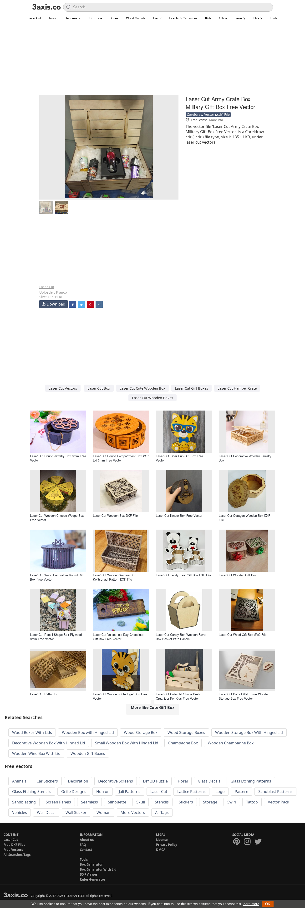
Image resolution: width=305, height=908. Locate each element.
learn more (251, 903)
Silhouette (117, 802)
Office (223, 18)
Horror (102, 791)
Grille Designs (73, 791)
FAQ (83, 845)
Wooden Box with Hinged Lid (88, 732)
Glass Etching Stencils (31, 791)
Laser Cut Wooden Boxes (152, 397)
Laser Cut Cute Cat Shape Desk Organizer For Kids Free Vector (178, 696)
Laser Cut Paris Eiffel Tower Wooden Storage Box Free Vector (244, 696)
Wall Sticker (76, 812)
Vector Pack (278, 802)
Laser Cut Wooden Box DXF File (115, 515)
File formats (72, 18)
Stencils (162, 802)
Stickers (186, 802)
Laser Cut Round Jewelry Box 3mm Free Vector (58, 458)
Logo (220, 791)
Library (257, 18)
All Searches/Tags (17, 855)
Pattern (241, 791)
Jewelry (240, 18)
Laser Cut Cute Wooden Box (142, 388)
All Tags (162, 812)
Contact (86, 850)
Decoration (78, 781)
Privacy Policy (166, 845)
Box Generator (91, 864)
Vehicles (19, 812)
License (162, 840)
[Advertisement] (152, 60)
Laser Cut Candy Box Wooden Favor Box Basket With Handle (181, 636)
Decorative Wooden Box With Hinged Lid (48, 743)
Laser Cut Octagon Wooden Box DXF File (244, 517)
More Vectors (133, 812)
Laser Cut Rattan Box (45, 694)
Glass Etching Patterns (250, 781)
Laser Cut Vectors (63, 388)
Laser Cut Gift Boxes (191, 388)
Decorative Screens (115, 781)
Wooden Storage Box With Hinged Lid (249, 732)
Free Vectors (13, 850)
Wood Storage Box (141, 732)
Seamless (89, 802)
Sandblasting (24, 802)
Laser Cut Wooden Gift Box (238, 575)
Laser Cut (34, 18)
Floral (183, 781)
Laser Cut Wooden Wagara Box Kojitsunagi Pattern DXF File (114, 577)
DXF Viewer (88, 874)
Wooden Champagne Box (231, 743)
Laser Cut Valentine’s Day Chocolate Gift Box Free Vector (118, 636)
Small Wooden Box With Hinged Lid (126, 743)
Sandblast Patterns (275, 791)
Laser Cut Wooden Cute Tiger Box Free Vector (120, 696)
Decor (157, 18)
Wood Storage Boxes (186, 732)
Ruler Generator (92, 879)
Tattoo (252, 802)
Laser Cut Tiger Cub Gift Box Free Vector (179, 458)
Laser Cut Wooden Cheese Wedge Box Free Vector (57, 517)
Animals (19, 781)
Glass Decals (209, 781)
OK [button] (267, 903)
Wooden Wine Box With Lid (36, 753)
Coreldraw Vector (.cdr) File (208, 114)
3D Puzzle (95, 18)
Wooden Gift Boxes (88, 753)
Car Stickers (47, 781)
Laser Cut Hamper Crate (237, 388)
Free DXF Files (14, 845)
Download (56, 304)
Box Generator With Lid (98, 869)
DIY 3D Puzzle (155, 781)
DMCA (160, 850)
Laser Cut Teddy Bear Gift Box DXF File (183, 575)
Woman (104, 812)
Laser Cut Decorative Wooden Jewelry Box (245, 458)
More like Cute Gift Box (152, 707)
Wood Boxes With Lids (32, 732)
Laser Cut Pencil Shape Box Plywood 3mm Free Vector (56, 636)
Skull (140, 802)
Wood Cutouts (136, 18)
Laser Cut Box (98, 388)
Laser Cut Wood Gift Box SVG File (242, 634)
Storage (210, 802)
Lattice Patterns (191, 791)
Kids (208, 18)
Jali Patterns (129, 791)
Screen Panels (58, 802)
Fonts (274, 18)
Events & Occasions (183, 18)
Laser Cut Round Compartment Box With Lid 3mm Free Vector (121, 458)
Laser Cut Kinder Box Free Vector (179, 515)
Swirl (231, 802)
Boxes (114, 18)
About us (87, 840)
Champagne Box (183, 743)
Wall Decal (46, 812)
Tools (52, 18)
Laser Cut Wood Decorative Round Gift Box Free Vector (57, 577)
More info (216, 120)
